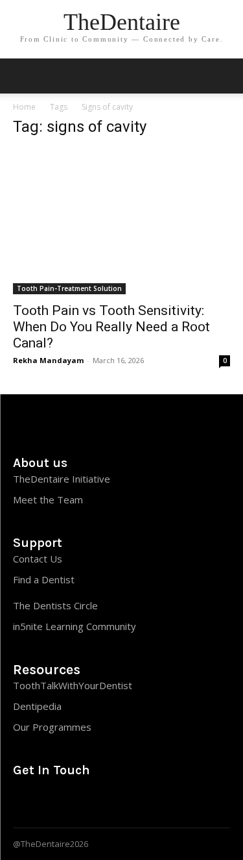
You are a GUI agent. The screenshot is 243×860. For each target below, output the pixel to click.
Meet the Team (48, 499)
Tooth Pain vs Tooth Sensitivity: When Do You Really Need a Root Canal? (111, 327)
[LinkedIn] (47, 798)
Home (24, 106)
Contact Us (37, 558)
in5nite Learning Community (74, 626)
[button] (225, 76)
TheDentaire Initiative (61, 478)
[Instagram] (22, 798)
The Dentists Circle (55, 605)
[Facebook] (73, 798)
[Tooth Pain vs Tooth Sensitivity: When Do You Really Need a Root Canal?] (121, 221)
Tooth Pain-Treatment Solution (69, 288)
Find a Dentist (44, 579)
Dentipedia (37, 706)
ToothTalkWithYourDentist (72, 685)
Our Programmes (52, 726)
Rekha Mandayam (48, 360)
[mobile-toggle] (22, 76)
